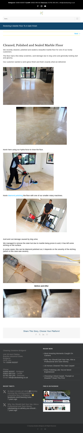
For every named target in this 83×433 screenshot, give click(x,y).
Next (76, 34)
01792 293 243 (53, 2)
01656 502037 (20, 2)
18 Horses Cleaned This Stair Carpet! (59, 366)
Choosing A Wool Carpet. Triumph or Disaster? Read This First (59, 377)
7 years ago (12, 399)
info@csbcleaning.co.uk (67, 2)
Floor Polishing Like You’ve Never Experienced (57, 371)
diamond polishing (15, 196)
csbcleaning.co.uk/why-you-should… (22, 408)
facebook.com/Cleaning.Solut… (20, 397)
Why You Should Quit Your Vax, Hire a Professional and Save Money (59, 361)
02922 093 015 (36, 2)
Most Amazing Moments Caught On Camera (58, 354)
